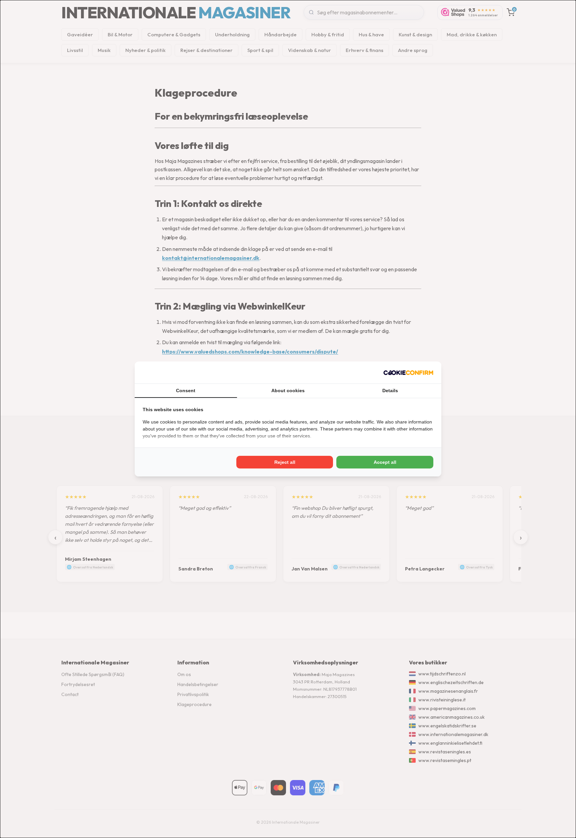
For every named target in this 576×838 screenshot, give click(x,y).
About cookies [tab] (288, 390)
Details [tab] (390, 390)
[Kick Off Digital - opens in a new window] (408, 373)
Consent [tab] (185, 390)
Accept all (385, 462)
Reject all (284, 462)
